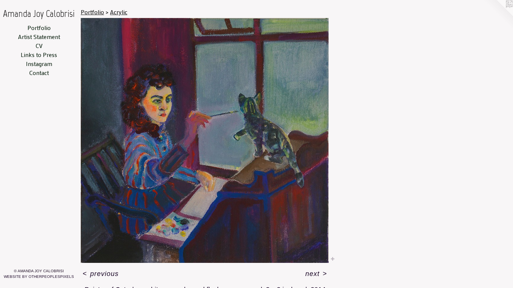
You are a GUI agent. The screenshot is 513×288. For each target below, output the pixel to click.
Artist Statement (39, 36)
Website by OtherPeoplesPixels (39, 276)
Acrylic (118, 12)
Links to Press (39, 54)
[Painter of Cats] (205, 140)
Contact (39, 72)
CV (39, 46)
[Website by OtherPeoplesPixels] (498, 15)
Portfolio (39, 28)
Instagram (39, 64)
